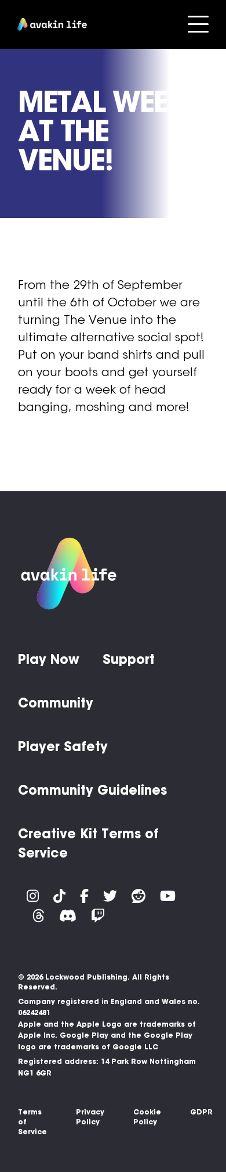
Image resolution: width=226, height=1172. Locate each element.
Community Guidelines (92, 790)
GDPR (201, 1111)
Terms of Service (32, 1121)
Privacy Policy (90, 1116)
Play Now (48, 659)
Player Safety (63, 746)
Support (129, 659)
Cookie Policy (147, 1116)
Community (55, 703)
